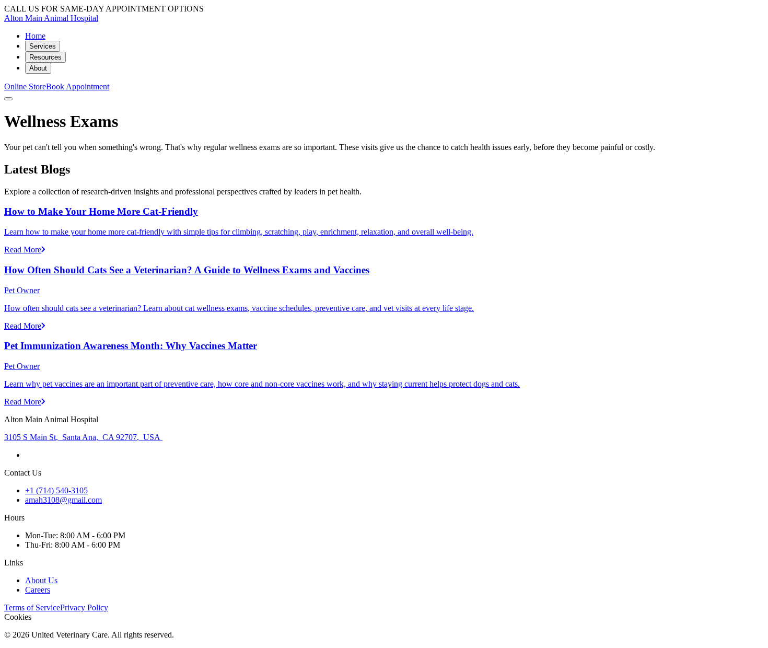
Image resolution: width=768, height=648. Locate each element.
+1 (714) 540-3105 (56, 490)
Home (35, 35)
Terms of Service (32, 607)
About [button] (38, 68)
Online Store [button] (25, 86)
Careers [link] (37, 589)
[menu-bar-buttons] (8, 98)
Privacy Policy (84, 607)
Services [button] (42, 46)
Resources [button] (45, 57)
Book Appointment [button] (77, 86)
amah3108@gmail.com (63, 499)
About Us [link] (41, 580)
